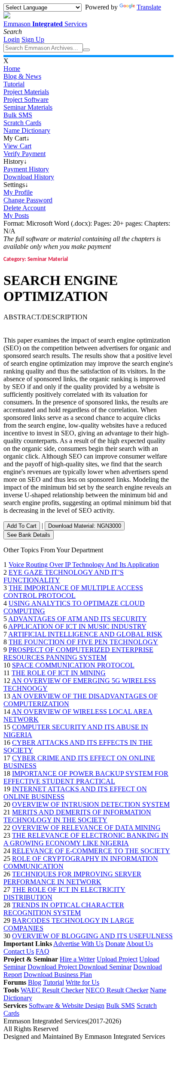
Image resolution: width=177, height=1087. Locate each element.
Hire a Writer (77, 959)
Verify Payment (24, 153)
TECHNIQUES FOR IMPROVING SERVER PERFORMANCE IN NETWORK (72, 877)
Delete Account (24, 207)
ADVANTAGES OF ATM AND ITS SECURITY (77, 618)
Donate (115, 943)
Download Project (53, 967)
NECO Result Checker (116, 990)
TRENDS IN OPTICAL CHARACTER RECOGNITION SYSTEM (63, 908)
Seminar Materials (27, 107)
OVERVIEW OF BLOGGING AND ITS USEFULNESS (92, 936)
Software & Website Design (66, 1005)
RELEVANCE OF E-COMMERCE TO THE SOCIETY (91, 850)
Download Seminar (105, 967)
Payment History (26, 169)
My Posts (16, 215)
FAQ (42, 951)
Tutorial (13, 84)
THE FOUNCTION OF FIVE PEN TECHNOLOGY (83, 642)
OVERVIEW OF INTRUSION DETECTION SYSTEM (91, 804)
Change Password (27, 200)
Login (11, 39)
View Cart (17, 146)
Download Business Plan (58, 974)
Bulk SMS (17, 115)
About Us (139, 943)
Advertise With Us (78, 943)
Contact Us (18, 951)
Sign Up (32, 39)
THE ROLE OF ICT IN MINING (59, 673)
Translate (149, 7)
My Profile (18, 192)
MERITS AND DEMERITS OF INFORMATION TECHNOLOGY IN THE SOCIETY (77, 816)
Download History (28, 177)
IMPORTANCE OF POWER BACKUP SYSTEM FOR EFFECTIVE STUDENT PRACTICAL (85, 777)
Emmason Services (45, 24)
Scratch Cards (22, 122)
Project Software (26, 99)
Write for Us (82, 982)
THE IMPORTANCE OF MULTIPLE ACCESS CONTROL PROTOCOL (73, 591)
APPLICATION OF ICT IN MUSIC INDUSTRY (77, 626)
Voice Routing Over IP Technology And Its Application (84, 564)
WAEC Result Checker (52, 990)
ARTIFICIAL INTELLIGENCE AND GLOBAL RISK (85, 634)
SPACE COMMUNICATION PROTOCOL (73, 665)
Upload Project (117, 959)
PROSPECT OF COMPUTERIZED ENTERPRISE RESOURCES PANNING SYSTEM (78, 653)
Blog (34, 982)
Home (11, 68)
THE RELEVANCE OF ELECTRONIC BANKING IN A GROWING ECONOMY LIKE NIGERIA (85, 839)
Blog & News (22, 76)
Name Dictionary (26, 130)
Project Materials (26, 91)
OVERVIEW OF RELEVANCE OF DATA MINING (86, 827)
